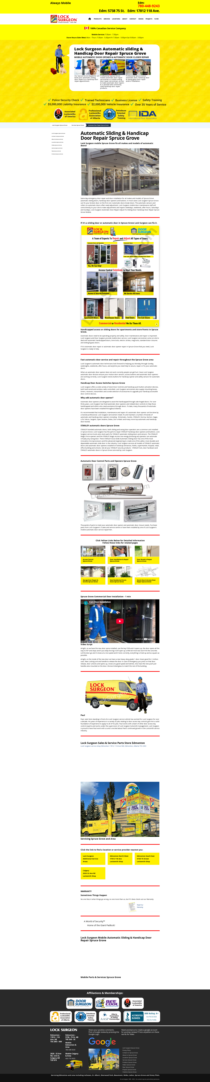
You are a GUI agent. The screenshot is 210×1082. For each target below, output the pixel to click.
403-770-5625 (70, 1058)
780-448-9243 (70, 1050)
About (124, 19)
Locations (116, 19)
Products (98, 19)
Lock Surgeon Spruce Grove (59, 125)
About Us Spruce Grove (57, 139)
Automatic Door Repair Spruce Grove (98, 125)
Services (107, 19)
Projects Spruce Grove (129, 1069)
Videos (140, 19)
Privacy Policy (126, 1050)
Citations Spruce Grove (129, 1072)
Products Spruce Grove (57, 154)
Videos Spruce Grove (57, 145)
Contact (133, 19)
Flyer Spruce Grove (56, 151)
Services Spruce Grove (78, 125)
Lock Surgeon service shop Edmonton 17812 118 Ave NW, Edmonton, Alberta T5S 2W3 (113, 746)
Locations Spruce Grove (57, 142)
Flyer (156, 19)
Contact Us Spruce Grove (58, 136)
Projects (149, 19)
